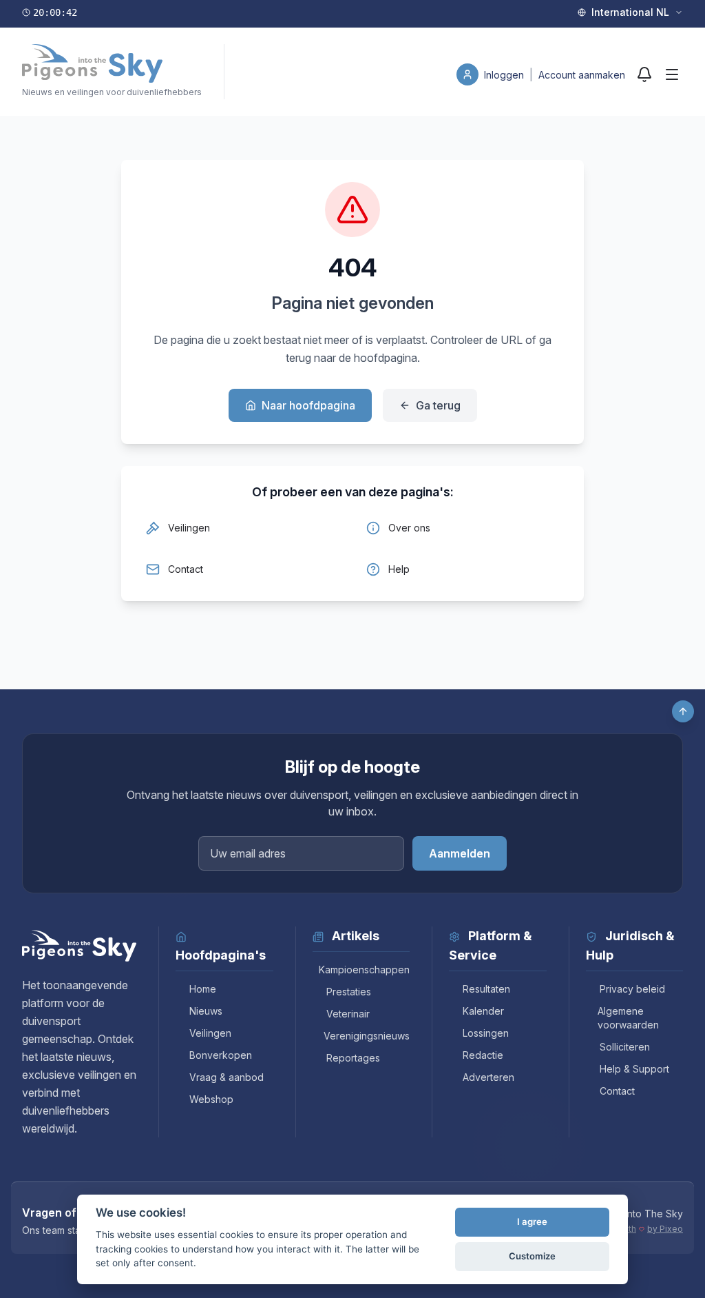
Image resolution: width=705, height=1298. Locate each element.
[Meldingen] (644, 74)
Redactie (483, 1055)
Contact (617, 1091)
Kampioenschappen (364, 969)
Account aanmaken (581, 75)
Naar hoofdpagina (308, 405)
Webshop (211, 1099)
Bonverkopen (220, 1055)
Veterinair (348, 1014)
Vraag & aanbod (226, 1077)
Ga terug (438, 405)
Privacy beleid (632, 989)
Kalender (483, 1011)
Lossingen (486, 1033)
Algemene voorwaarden (628, 1018)
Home (202, 989)
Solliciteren (625, 1047)
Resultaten (486, 989)
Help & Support (634, 1069)
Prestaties (348, 991)
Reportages (353, 1058)
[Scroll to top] (683, 711)
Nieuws (205, 1011)
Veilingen (210, 1033)
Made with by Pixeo (638, 1229)
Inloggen (505, 75)
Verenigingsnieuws (367, 1036)
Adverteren (488, 1077)
